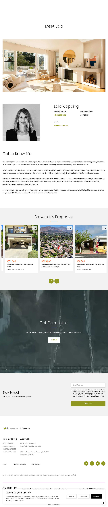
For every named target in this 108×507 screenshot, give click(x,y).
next (56, 281)
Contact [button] (54, 340)
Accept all (96, 496)
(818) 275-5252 (60, 115)
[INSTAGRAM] (103, 463)
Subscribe (88, 403)
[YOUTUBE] (86, 463)
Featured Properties (19, 464)
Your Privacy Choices (54, 505)
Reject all (71, 496)
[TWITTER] (92, 463)
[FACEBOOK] (98, 463)
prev (51, 281)
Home (4, 464)
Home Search (36, 464)
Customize (83, 496)
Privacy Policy (100, 396)
